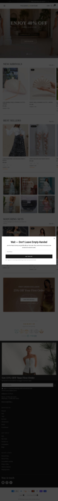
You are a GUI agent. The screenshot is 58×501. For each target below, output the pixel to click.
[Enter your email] (29, 256)
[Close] (54, 238)
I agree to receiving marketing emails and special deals (21, 260)
